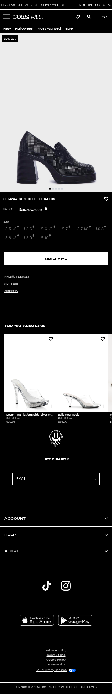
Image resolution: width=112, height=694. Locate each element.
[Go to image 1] (50, 189)
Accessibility (56, 664)
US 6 (28, 228)
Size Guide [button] (12, 284)
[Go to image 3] (56, 189)
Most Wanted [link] (49, 28)
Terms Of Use (56, 655)
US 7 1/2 (81, 228)
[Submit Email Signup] (93, 479)
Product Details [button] (16, 276)
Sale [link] (69, 28)
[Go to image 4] (59, 189)
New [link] (7, 28)
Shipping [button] (11, 291)
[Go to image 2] (53, 189)
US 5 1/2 (10, 228)
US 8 (100, 228)
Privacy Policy (56, 650)
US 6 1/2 (46, 228)
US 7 (64, 228)
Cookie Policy (56, 660)
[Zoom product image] (56, 112)
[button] (6, 17)
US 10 (43, 237)
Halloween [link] (24, 28)
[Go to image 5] (62, 189)
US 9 (28, 237)
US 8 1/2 (10, 237)
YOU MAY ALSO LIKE (24, 326)
